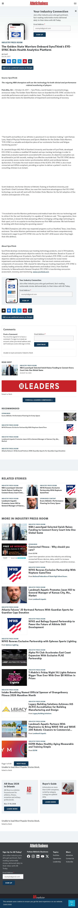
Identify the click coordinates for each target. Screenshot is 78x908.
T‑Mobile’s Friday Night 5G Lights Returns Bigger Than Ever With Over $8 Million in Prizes (52, 675)
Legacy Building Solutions (42, 713)
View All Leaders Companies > (39, 400)
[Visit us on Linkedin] (37, 856)
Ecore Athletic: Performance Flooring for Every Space (21, 416)
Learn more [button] (7, 904)
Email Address (39, 24)
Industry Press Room (12, 42)
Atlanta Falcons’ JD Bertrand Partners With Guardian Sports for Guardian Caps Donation (33, 451)
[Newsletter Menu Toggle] (75, 3)
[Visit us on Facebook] (28, 856)
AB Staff (5, 54)
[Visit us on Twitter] (47, 856)
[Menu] (3, 3)
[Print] (4, 61)
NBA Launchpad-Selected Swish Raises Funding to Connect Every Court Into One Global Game (47, 369)
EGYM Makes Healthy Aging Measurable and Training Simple (51, 745)
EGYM (35, 750)
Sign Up (39, 35)
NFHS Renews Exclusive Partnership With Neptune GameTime (24, 427)
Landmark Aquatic (39, 599)
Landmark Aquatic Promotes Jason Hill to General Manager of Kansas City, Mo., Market (30, 440)
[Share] (9, 61)
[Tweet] (19, 61)
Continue (41, 344)
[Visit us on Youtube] (42, 856)
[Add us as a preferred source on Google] (30, 61)
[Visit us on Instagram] (33, 856)
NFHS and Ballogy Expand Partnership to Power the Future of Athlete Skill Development (52, 624)
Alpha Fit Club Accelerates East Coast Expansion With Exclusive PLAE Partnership (50, 655)
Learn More (12, 809)
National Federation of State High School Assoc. (50, 576)
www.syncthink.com (41, 272)
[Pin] (25, 61)
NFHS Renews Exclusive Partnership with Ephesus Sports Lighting (39, 641)
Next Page (21, 764)
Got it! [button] (71, 903)
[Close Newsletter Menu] (75, 11)
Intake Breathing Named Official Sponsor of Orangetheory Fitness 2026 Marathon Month (35, 694)
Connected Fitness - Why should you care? (49, 548)
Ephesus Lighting (12, 645)
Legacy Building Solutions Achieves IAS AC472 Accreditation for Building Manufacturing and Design (51, 707)
